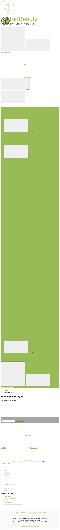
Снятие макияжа (14, 298)
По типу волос (13, 270)
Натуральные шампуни (10, 506)
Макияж (12, 274)
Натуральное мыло (12, 166)
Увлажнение (13, 244)
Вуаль (11, 289)
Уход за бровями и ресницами (18, 250)
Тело (8, 257)
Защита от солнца (14, 246)
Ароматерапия (7, 359)
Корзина (27, 89)
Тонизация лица (14, 240)
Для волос (9, 184)
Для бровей (13, 285)
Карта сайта (7, 474)
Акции (5, 339)
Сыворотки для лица (15, 229)
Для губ (12, 283)
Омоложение (13, 238)
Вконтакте (28, 460)
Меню (28, 118)
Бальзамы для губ (14, 251)
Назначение (13, 261)
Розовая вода (7, 502)
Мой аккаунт (27, 77)
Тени (11, 278)
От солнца (12, 265)
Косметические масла (12, 162)
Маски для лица (14, 227)
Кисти (11, 292)
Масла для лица (14, 231)
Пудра (11, 281)
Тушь (11, 279)
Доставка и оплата (9, 4)
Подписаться (19, 420)
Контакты (6, 6)
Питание (12, 242)
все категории (31, 144)
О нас (8, 10)
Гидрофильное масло (9, 507)
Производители (8, 488)
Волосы (9, 266)
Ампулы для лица (14, 235)
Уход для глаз (13, 248)
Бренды (6, 337)
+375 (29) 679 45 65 (5, 1)
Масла (8, 274)
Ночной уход (13, 253)
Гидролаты (9, 164)
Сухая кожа (13, 171)
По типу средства (14, 259)
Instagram (27, 436)
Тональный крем (14, 294)
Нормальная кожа (14, 169)
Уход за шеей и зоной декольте (18, 255)
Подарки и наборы (11, 158)
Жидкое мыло (10, 186)
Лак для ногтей (14, 300)
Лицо (8, 223)
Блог (8, 12)
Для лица (9, 168)
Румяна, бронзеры (14, 287)
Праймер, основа (14, 291)
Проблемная (13, 181)
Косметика (9, 222)
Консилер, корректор (15, 296)
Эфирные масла (11, 160)
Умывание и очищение (16, 237)
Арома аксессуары (12, 335)
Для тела (9, 182)
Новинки (6, 357)
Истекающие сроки (12, 355)
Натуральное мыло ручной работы (13, 504)
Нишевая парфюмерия (13, 220)
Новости (9, 13)
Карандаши (13, 276)
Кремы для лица (14, 225)
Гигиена (12, 263)
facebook (33, 448)
